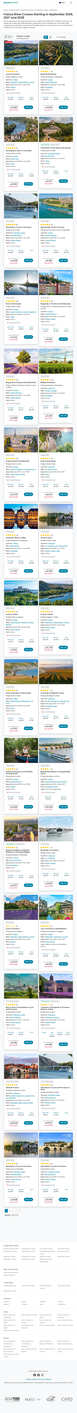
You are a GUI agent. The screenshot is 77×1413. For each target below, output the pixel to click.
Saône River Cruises (28, 1259)
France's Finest (12, 614)
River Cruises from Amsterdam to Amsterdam (9, 1343)
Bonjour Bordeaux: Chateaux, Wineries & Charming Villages (18, 851)
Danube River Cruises (29, 1249)
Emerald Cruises (54, 154)
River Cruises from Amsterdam (9, 1316)
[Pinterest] (38, 1376)
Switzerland (61, 1304)
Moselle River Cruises (28, 1256)
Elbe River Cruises (63, 1249)
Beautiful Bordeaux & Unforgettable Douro (55, 773)
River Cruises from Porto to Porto (11, 1355)
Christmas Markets (10, 1286)
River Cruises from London (27, 1321)
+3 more (31, 82)
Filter (9, 37)
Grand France (46, 538)
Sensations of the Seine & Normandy (56, 148)
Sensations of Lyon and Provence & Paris (55, 1088)
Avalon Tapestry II (29, 312)
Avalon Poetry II (51, 314)
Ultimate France (12, 1087)
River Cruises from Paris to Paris (47, 1350)
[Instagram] (42, 1376)
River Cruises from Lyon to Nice (29, 1350)
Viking (15, 80)
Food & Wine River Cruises (45, 1287)
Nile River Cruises (45, 1256)
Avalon (15, 309)
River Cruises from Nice (47, 1325)
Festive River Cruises (28, 1286)
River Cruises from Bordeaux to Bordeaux (65, 1342)
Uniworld (51, 388)
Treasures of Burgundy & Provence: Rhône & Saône (55, 1008)
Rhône (13, 87)
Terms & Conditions (44, 1379)
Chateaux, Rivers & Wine (16, 538)
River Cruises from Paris (65, 1325)
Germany (43, 1302)
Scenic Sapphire (51, 235)
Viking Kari (24, 622)
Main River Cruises (9, 1256)
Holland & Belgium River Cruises (47, 1252)
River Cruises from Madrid (9, 1326)
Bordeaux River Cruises (11, 1249)
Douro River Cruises (46, 1249)
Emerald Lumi (49, 156)
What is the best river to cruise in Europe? (11, 1273)
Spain (41, 1304)
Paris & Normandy (48, 461)
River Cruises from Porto (11, 1330)
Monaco (6, 1304)
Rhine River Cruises (64, 1256)
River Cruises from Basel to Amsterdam (46, 1342)
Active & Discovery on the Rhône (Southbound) (19, 773)
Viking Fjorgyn (15, 622)
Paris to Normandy (13, 304)
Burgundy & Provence (49, 850)
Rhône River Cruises (10, 1259)
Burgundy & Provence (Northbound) (55, 304)
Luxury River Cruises (64, 1286)
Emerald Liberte (16, 235)
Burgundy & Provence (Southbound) (21, 382)
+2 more (65, 937)
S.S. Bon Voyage (51, 391)
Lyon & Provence (13, 74)
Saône (13, 240)
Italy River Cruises (63, 1251)
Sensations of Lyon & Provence (18, 227)
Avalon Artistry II (16, 312)
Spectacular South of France (52, 227)
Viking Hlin (57, 937)
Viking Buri (14, 82)
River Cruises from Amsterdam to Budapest (27, 1343)
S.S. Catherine (50, 546)
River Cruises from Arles (29, 1315)
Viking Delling (23, 82)
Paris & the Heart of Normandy (18, 693)
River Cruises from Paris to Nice (65, 1350)
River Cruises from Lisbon (9, 1321)
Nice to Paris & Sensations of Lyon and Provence (20, 1008)
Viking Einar (49, 937)
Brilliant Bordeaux (48, 382)
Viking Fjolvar (15, 701)
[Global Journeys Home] (11, 2)
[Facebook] (34, 1376)
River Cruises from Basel (46, 1316)
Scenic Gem (14, 159)
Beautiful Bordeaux (48, 74)
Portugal (24, 1304)
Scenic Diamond (51, 82)
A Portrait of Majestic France (52, 693)
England (6, 1302)
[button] (34, 43)
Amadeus (51, 1015)
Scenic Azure (62, 782)
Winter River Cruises (10, 1291)
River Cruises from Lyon (65, 1320)
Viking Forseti (14, 546)
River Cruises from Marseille (27, 1326)
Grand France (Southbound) (17, 461)
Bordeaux (49, 87)
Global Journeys (31, 1379)
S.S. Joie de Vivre (51, 469)
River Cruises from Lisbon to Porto (9, 1350)
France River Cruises (28, 1251)
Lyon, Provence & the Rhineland (53, 929)
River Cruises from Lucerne (46, 1321)
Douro (55, 787)
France (24, 1302)
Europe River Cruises (10, 1251)
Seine (13, 164)
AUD (63, 3)
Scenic (50, 80)
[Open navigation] (71, 2)
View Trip (28, 107)
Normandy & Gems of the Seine (18, 151)
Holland (60, 1302)
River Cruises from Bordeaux (64, 1316)
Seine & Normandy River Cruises (46, 1260)
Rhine (48, 942)
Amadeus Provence (52, 1017)
